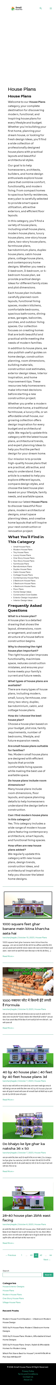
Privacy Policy (28, 1371)
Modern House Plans (12, 1295)
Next (47, 1259)
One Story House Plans (13, 1298)
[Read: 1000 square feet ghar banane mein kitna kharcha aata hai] (28, 905)
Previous (10, 1255)
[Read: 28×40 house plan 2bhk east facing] (28, 1196)
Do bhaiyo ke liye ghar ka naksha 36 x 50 (24, 1146)
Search (6, 1271)
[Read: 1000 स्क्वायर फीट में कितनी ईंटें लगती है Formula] (28, 981)
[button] (41, 8)
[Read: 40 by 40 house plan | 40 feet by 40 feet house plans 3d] (28, 1053)
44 (50, 1255)
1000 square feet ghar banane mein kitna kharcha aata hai (26, 929)
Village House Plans (12, 1302)
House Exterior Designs (13, 1287)
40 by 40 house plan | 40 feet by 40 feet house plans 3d (27, 1074)
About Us (28, 1380)
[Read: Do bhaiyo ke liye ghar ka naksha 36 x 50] (28, 1125)
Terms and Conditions (28, 1374)
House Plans (41, 938)
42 (41, 1255)
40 (31, 1255)
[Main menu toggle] (51, 8)
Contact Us (28, 1377)
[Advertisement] (28, 46)
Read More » (8, 956)
